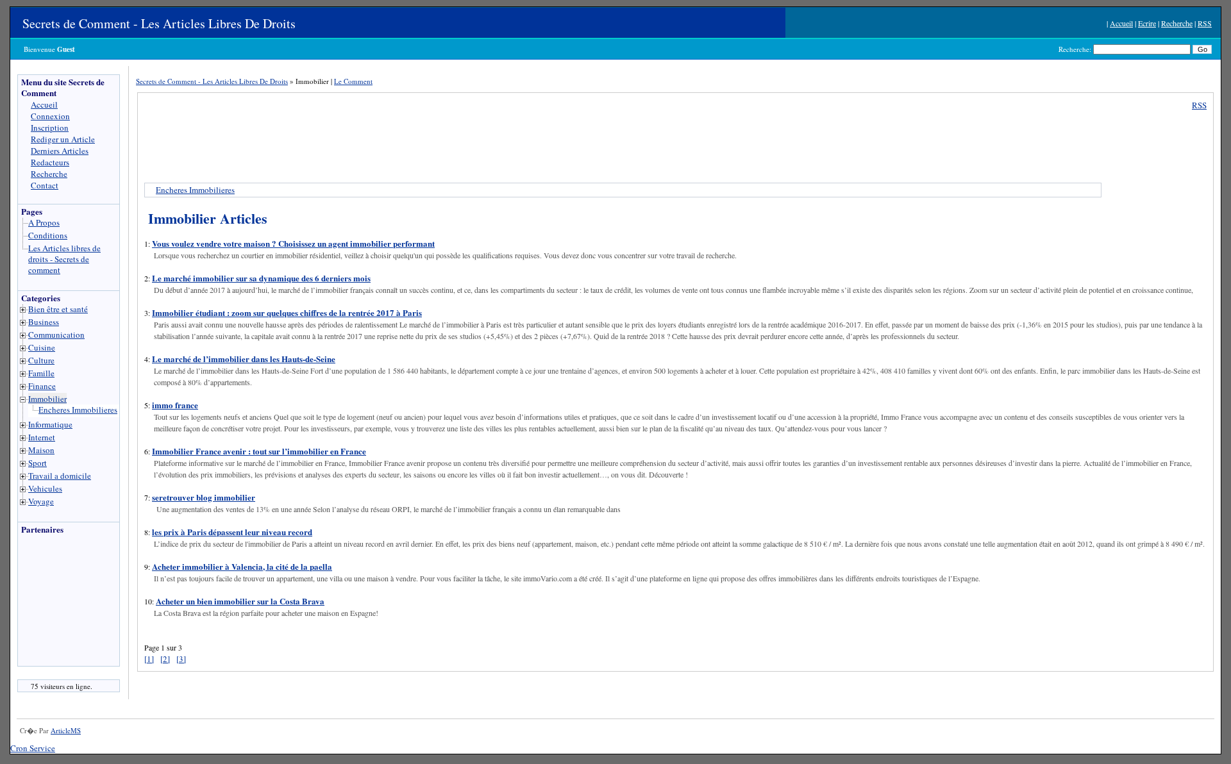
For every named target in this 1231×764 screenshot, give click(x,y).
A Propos (44, 222)
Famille (41, 373)
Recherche (1177, 23)
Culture (41, 360)
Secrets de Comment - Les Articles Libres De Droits (159, 23)
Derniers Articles (59, 150)
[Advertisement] (56, 604)
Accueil (1121, 23)
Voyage (41, 501)
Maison (41, 450)
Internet (41, 437)
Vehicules (45, 488)
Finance (42, 386)
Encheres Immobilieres (77, 409)
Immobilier (47, 398)
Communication (56, 334)
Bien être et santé (58, 309)
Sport (37, 463)
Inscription (50, 127)
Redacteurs (50, 162)
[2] (165, 659)
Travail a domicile (59, 475)
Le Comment (353, 81)
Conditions (47, 235)
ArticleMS (66, 730)
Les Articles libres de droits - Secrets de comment (64, 259)
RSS (1205, 23)
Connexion (50, 116)
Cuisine (41, 347)
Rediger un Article (63, 139)
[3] (181, 659)
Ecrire (1147, 23)
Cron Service (32, 748)
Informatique (50, 424)
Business (43, 322)
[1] (149, 659)
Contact (44, 185)
